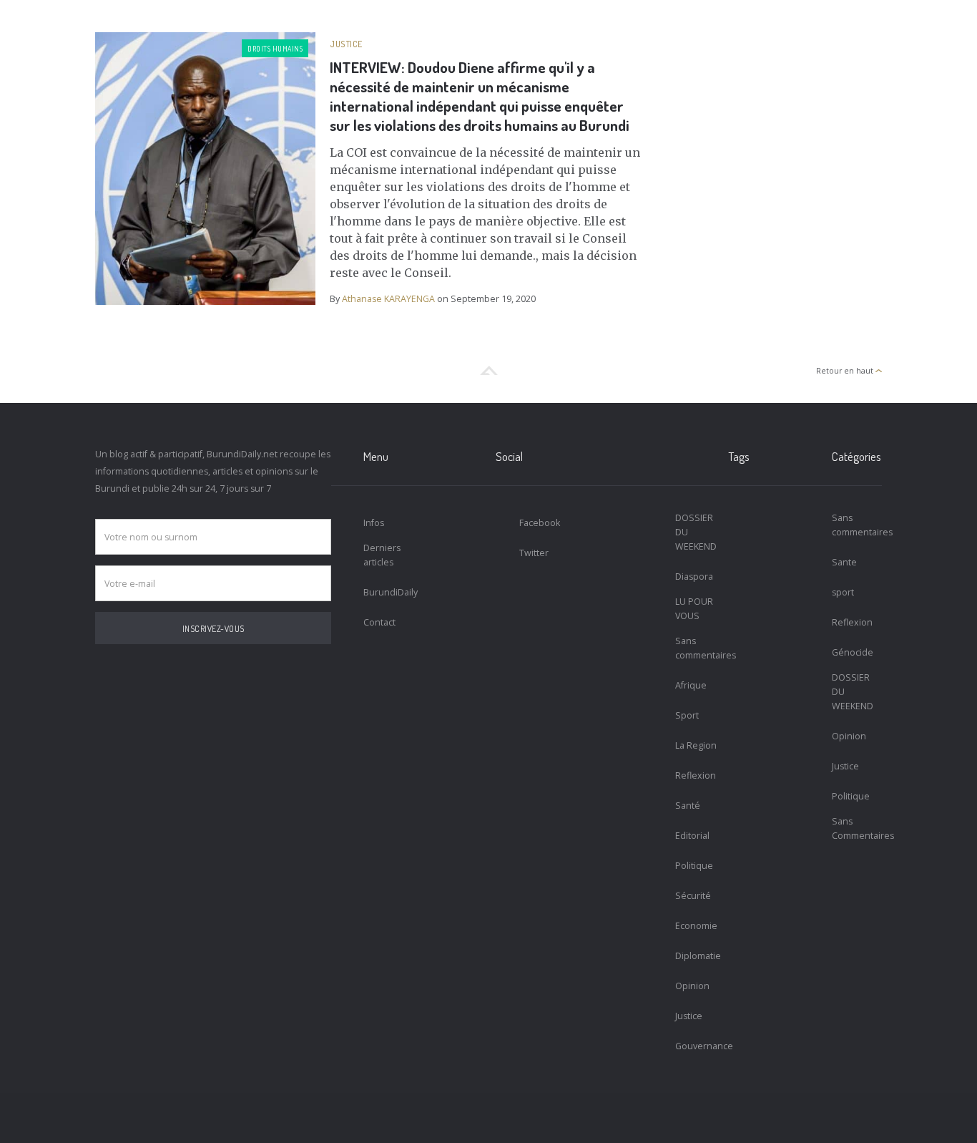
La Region (696, 745)
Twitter (534, 553)
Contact (379, 622)
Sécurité (693, 896)
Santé (687, 805)
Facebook (539, 523)
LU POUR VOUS (694, 608)
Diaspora (694, 576)
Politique (694, 866)
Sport (687, 715)
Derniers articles (382, 555)
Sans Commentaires (857, 828)
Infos (373, 523)
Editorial (692, 836)
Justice (346, 44)
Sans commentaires (700, 648)
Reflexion (695, 775)
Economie (696, 926)
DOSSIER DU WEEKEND (696, 532)
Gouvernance (700, 1046)
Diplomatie (698, 956)
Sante (844, 562)
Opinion (692, 986)
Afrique (691, 685)
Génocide (852, 652)
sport (843, 592)
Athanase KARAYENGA (388, 299)
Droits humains (275, 48)
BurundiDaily (388, 592)
